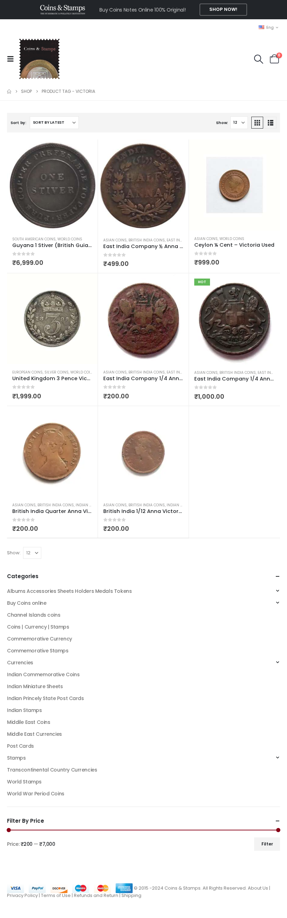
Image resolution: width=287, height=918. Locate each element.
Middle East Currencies (34, 734)
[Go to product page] (52, 185)
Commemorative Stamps (38, 650)
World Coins (69, 239)
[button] (12, 59)
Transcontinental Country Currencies (52, 769)
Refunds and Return (96, 895)
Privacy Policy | (24, 895)
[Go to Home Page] (9, 91)
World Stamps (24, 781)
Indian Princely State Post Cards (45, 698)
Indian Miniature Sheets (35, 686)
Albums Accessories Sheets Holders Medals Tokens (69, 591)
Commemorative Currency (39, 638)
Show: (222, 122)
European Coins (27, 372)
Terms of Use (56, 895)
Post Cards (20, 745)
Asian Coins (115, 240)
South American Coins (34, 239)
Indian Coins (88, 505)
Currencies (20, 662)
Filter (267, 844)
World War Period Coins (35, 793)
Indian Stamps (24, 710)
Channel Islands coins (33, 614)
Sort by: (18, 122)
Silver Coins (56, 372)
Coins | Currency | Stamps (38, 626)
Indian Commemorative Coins (43, 674)
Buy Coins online (26, 603)
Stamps (16, 757)
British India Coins (146, 240)
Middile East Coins (28, 722)
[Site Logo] (39, 59)
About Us (258, 887)
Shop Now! (223, 9)
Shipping (131, 895)
